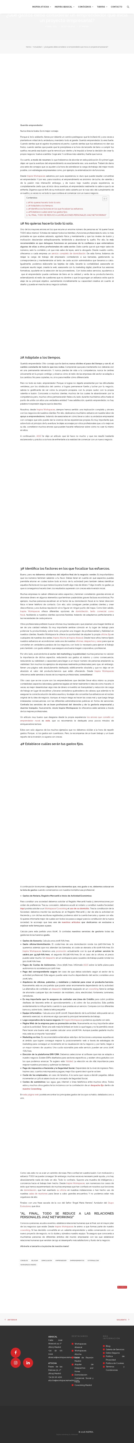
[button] (128, 7)
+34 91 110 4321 (55, 1377)
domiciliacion (46, 1260)
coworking (94, 989)
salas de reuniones (39, 1193)
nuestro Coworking (32, 1089)
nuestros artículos (71, 922)
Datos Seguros (113, 1353)
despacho (50, 958)
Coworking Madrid (83, 1385)
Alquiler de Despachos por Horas (84, 1368)
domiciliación (30, 1190)
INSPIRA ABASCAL (63, 7)
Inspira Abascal (76, 638)
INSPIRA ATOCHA (40, 7)
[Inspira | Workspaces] (13, 7)
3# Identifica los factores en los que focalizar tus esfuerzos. (55, 209)
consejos (24, 1260)
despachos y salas (93, 641)
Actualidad (69, 26)
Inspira (85, 26)
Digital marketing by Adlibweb (67, 1434)
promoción (61, 951)
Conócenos (84, 7)
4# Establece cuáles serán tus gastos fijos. (48, 212)
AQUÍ (39, 436)
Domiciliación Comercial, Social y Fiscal (84, 1378)
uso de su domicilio (79, 908)
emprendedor (60, 1260)
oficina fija (106, 634)
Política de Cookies (115, 1363)
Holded (69, 1061)
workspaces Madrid (28, 1265)
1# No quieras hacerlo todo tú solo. (44, 202)
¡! (86, 674)
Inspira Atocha (59, 638)
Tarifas (101, 7)
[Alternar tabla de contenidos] (103, 198)
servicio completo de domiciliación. (69, 253)
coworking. (25, 1230)
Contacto (116, 7)
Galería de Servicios (115, 1349)
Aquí (22, 908)
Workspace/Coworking (56, 908)
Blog (108, 1346)
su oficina (61, 1190)
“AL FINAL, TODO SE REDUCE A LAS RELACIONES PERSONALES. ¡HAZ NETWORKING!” (67, 215)
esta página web (31, 1094)
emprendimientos (77, 1260)
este (48, 721)
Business (122, 1287)
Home (28, 47)
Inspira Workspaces (36, 176)
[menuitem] (41, 7)
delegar (34, 1260)
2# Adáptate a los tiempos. (40, 205)
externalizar (93, 1260)
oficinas (79, 641)
